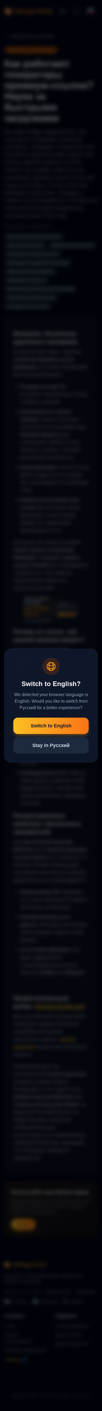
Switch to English (51, 725)
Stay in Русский (51, 745)
